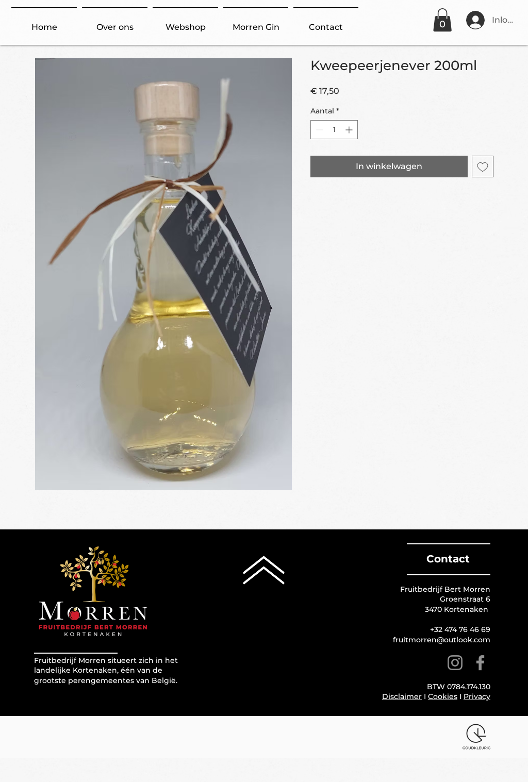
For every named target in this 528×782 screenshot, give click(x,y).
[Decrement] (318, 130)
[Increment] (349, 130)
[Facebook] (480, 663)
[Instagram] (455, 663)
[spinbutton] (334, 130)
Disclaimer (402, 696)
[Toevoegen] (482, 166)
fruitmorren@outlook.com (441, 639)
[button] (442, 19)
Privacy (477, 696)
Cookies (442, 696)
